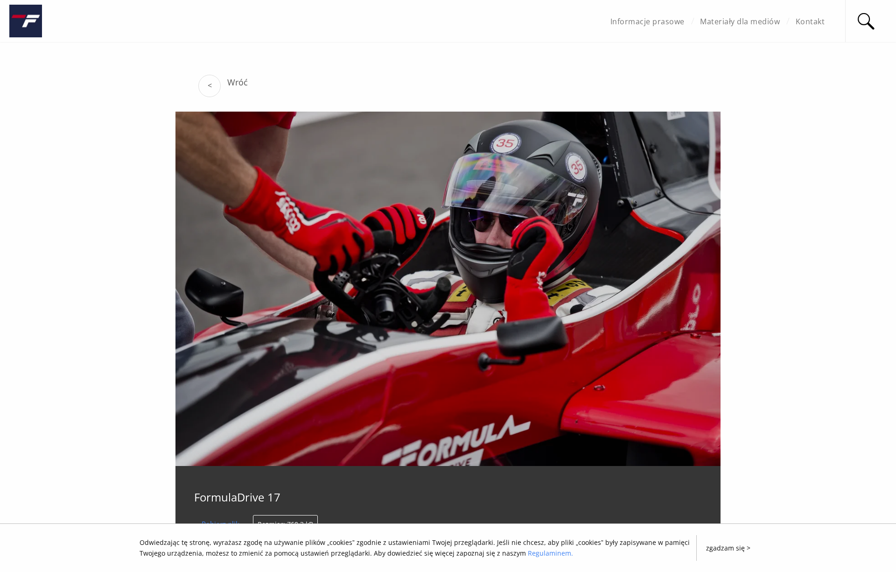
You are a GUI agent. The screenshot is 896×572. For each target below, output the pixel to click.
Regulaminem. (550, 553)
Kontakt (810, 21)
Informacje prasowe (647, 21)
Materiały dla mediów (740, 21)
